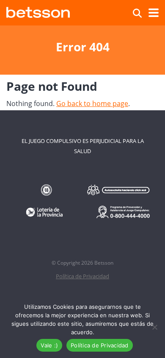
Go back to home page (92, 103)
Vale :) (49, 345)
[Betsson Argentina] (38, 11)
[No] (154, 327)
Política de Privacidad (82, 276)
